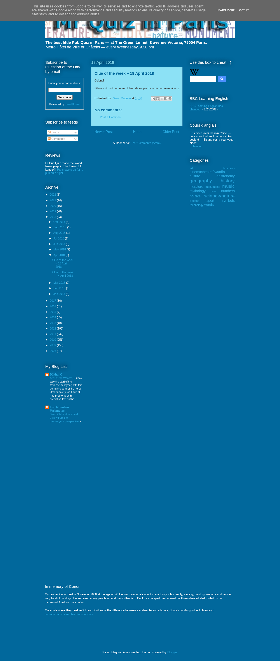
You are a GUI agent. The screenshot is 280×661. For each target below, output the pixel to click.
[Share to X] (161, 98)
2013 (53, 323)
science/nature (219, 195)
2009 (53, 345)
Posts (55, 132)
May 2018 (60, 249)
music (228, 186)
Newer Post (103, 132)
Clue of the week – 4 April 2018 (63, 274)
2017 (53, 300)
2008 (53, 351)
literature (196, 186)
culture (195, 176)
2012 (53, 328)
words (209, 205)
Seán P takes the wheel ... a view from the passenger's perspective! (65, 418)
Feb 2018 (59, 288)
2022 (53, 194)
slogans (194, 200)
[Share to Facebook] (166, 98)
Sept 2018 (60, 227)
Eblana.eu (196, 146)
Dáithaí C (56, 374)
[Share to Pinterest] (170, 98)
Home (137, 132)
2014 (53, 317)
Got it (244, 10)
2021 (53, 200)
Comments (58, 138)
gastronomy (226, 176)
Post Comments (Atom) (146, 143)
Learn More (226, 10)
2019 (53, 211)
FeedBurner (73, 104)
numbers (228, 191)
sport (210, 200)
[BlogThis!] (157, 98)
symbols (228, 200)
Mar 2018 (59, 282)
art (191, 168)
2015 (53, 312)
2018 (53, 217)
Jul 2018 (59, 238)
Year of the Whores (61, 378)
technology (196, 205)
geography (201, 180)
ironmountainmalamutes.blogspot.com (69, 614)
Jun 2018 (59, 244)
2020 (53, 205)
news (213, 191)
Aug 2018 (59, 232)
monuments (212, 186)
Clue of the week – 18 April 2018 (63, 263)
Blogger (172, 652)
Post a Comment (110, 117)
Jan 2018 (59, 294)
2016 (53, 306)
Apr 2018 (59, 255)
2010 (53, 339)
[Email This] (153, 98)
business (229, 168)
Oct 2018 (59, 221)
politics (195, 196)
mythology (198, 191)
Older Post (171, 132)
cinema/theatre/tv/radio (207, 172)
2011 (53, 334)
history (228, 180)
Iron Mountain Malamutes (59, 409)
